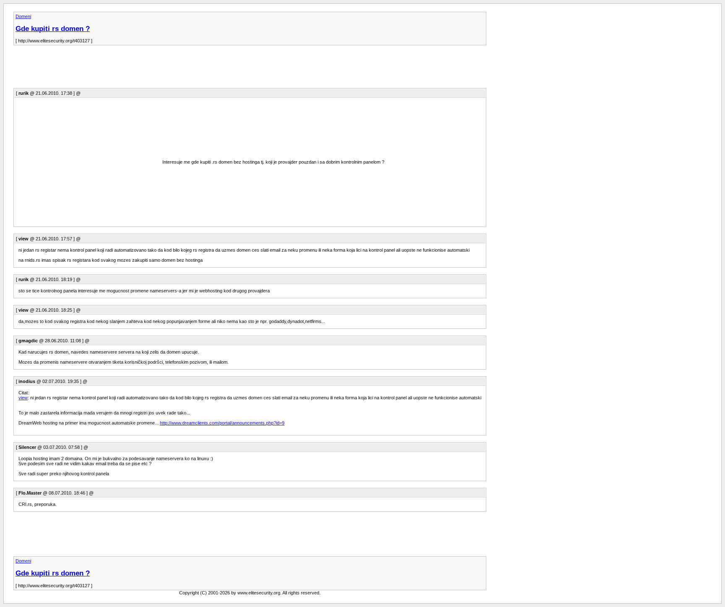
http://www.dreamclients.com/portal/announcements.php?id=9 (222, 422)
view (23, 397)
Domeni (23, 16)
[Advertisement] (166, 69)
